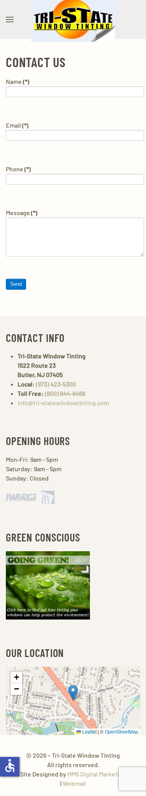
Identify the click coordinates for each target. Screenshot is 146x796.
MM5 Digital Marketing (96, 774)
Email (17, 125)
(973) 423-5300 (56, 384)
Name (17, 81)
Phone (18, 169)
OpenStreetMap (121, 731)
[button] (10, 19)
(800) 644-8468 (65, 393)
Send (16, 284)
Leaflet (89, 731)
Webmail (74, 783)
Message (21, 212)
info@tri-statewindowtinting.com (63, 402)
